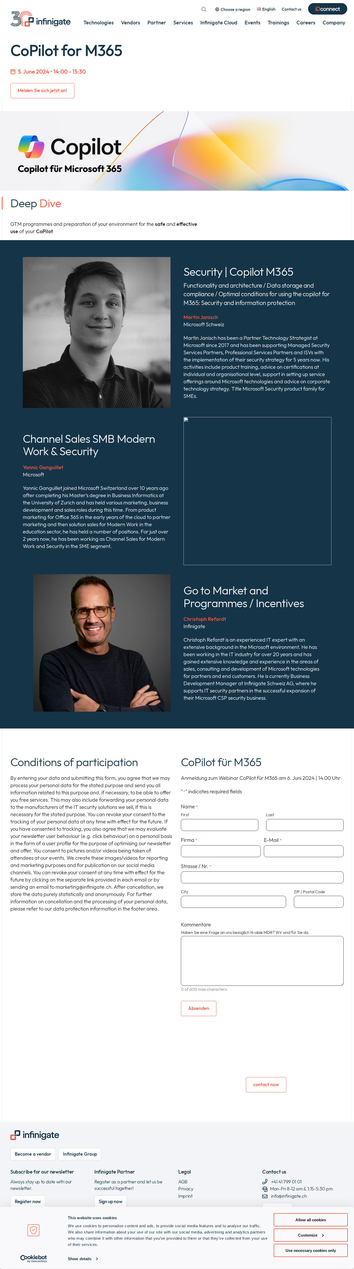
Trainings (278, 22)
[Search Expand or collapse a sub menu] (204, 9)
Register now (28, 1201)
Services (183, 22)
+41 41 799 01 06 (270, 1067)
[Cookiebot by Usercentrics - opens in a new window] (33, 1259)
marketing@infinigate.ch (275, 1060)
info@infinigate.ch (289, 1196)
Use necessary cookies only (311, 1250)
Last (270, 814)
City (184, 891)
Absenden (198, 1008)
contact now (266, 1084)
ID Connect (328, 9)
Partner (156, 22)
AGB (182, 1182)
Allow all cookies (310, 1220)
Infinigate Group (80, 1154)
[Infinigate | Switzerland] (40, 18)
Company (334, 22)
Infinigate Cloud (218, 22)
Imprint (185, 1196)
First (185, 814)
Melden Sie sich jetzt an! (42, 90)
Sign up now (110, 1201)
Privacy (185, 1189)
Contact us (291, 9)
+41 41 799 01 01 (286, 1182)
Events (252, 22)
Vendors (130, 22)
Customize (307, 1235)
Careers (305, 22)
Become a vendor (33, 1154)
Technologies (98, 22)
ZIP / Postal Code (309, 891)
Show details (79, 1259)
